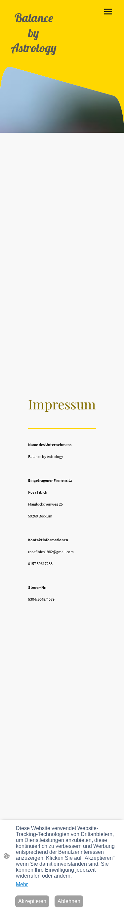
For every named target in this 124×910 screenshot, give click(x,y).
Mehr (22, 884)
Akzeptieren (32, 901)
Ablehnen (69, 901)
